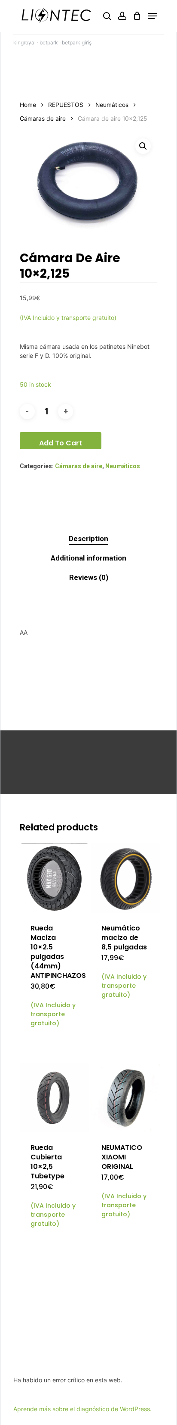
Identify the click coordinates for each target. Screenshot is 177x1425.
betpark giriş (77, 42)
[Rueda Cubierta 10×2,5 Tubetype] (54, 1097)
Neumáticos (111, 104)
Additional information (88, 558)
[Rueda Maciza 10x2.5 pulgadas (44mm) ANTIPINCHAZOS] (54, 878)
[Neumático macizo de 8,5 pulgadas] (125, 878)
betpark (49, 42)
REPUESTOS (65, 104)
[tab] (88, 539)
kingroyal (24, 42)
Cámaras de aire (43, 118)
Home (28, 104)
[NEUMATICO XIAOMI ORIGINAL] (125, 1097)
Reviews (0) (88, 577)
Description (88, 538)
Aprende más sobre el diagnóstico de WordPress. (82, 1408)
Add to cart (60, 443)
